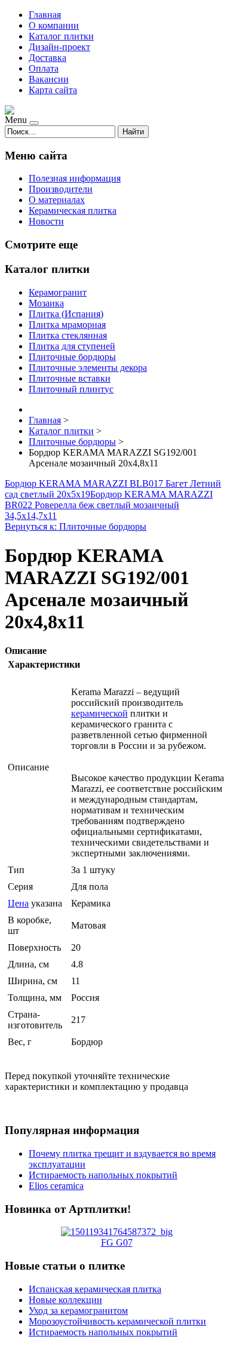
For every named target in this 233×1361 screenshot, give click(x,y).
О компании (54, 25)
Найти (133, 131)
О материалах (57, 200)
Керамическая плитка (72, 210)
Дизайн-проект (59, 47)
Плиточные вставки (70, 378)
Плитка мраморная (67, 324)
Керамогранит (58, 292)
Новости (46, 221)
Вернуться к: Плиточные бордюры (75, 526)
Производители (61, 189)
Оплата (44, 68)
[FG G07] (117, 1232)
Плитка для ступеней (72, 346)
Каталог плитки (61, 36)
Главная (45, 15)
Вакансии (49, 79)
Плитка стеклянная (68, 335)
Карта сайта (53, 90)
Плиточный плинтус (71, 389)
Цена (18, 903)
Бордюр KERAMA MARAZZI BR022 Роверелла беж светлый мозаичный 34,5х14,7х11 (109, 505)
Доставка (47, 58)
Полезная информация (75, 178)
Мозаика (46, 303)
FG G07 (117, 1242)
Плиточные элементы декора (88, 367)
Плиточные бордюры (72, 357)
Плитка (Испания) (66, 314)
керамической (99, 713)
